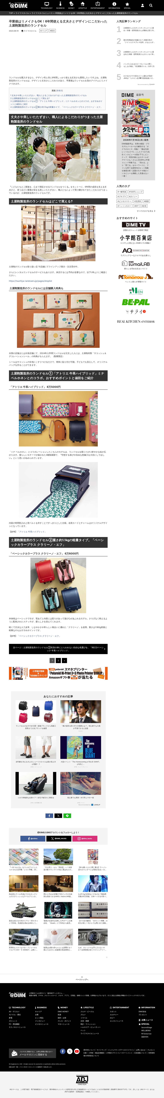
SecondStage (146, 1027)
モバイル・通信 (15, 1015)
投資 (59, 1015)
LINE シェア (67, 815)
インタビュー (40, 1021)
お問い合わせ (140, 1050)
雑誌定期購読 (99, 1053)
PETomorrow (146, 1034)
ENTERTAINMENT (121, 1007)
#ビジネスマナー (124, 201)
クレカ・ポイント (64, 1021)
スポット (113, 1012)
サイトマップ (101, 1050)
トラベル (84, 1018)
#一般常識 (122, 192)
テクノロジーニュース (17, 1027)
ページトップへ (82, 979)
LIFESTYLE (88, 1007)
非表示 (59, 91)
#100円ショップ (135, 192)
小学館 (91, 1053)
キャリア (38, 1012)
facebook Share (49, 815)
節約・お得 (62, 1018)
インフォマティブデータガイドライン (121, 1050)
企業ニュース (147, 1020)
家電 (10, 1018)
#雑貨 (146, 201)
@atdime (34, 838)
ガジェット (13, 1021)
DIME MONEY (63, 1012)
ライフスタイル (22, 13)
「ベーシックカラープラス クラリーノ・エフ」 (39, 636)
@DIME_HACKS (60, 838)
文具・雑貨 (85, 1021)
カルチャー (114, 1015)
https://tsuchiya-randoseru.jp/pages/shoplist (30, 281)
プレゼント (143, 1015)
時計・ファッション (88, 1024)
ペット (83, 1030)
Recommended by (85, 805)
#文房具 (137, 201)
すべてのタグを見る (145, 211)
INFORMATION (148, 1007)
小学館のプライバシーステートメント (119, 1053)
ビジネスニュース (41, 1024)
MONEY (64, 1007)
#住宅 (144, 206)
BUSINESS (42, 1007)
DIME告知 (142, 1012)
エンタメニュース (116, 1021)
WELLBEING (146, 1030)
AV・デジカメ (14, 1012)
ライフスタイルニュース (42, 13)
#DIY (136, 206)
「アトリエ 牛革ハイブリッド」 (32, 531)
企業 (36, 1015)
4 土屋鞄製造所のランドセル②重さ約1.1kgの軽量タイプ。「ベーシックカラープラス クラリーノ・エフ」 (56, 107)
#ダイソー (133, 196)
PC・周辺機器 (14, 1024)
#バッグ (43, 31)
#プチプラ (122, 196)
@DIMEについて (89, 1050)
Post (58, 815)
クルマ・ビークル (87, 1012)
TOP (11, 13)
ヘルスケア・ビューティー (91, 1027)
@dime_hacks (86, 838)
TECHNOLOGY (18, 1007)
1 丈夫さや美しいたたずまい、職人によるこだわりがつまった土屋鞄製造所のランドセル (48, 95)
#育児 (52, 31)
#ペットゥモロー (124, 206)
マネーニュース (63, 1024)
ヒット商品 (39, 1018)
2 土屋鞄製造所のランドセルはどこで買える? (30, 98)
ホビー (112, 1018)
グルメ (83, 1015)
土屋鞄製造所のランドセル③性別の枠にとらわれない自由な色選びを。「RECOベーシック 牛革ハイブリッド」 (58, 649)
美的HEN (144, 1037)
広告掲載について (140, 1053)
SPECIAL (145, 1024)
